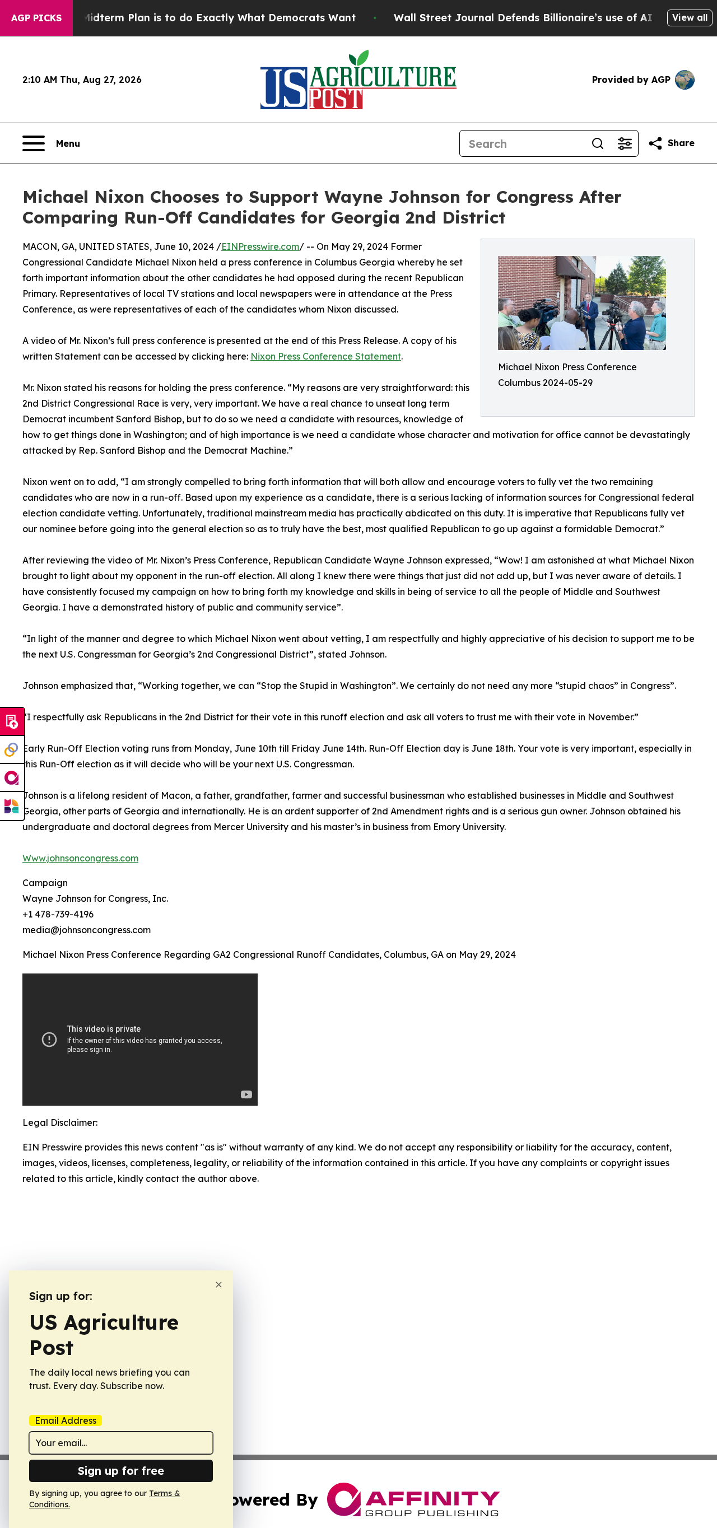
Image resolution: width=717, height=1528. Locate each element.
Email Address (65, 1420)
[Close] (218, 1284)
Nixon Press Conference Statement (325, 356)
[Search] (597, 143)
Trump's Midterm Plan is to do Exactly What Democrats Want (197, 17)
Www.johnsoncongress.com (80, 858)
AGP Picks (36, 18)
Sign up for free (121, 1471)
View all (689, 17)
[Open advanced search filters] (624, 143)
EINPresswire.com (260, 246)
